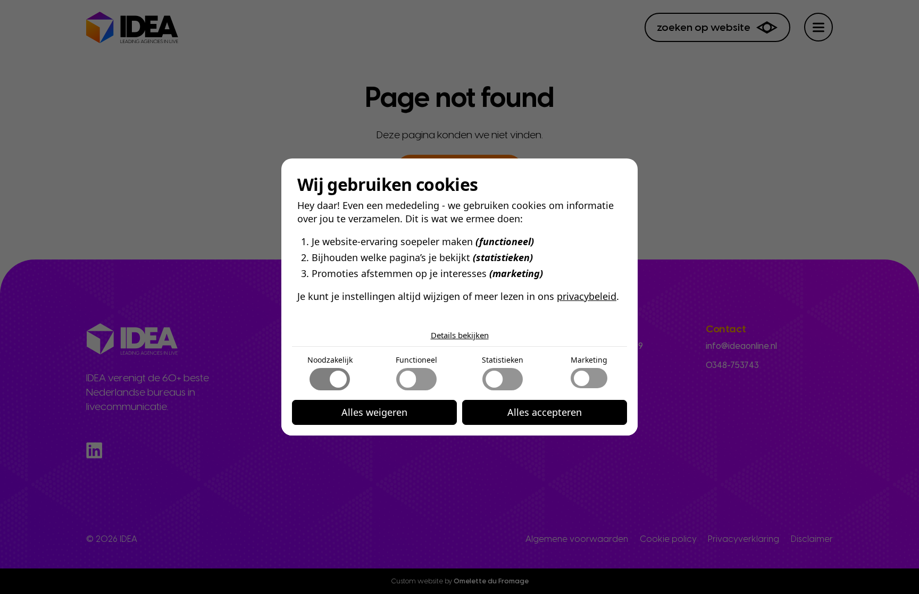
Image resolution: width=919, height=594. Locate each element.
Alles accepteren (544, 412)
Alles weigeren (374, 412)
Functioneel (416, 360)
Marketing (589, 360)
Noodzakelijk (330, 360)
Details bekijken (460, 335)
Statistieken (502, 360)
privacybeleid (586, 296)
